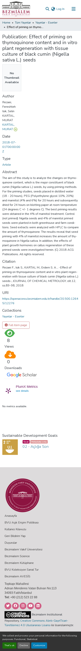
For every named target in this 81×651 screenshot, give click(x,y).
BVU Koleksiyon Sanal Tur (22, 569)
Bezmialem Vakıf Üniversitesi (23, 549)
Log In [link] (60, 9)
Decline (24, 645)
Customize (39, 645)
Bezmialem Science (17, 556)
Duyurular (11, 542)
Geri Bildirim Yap (15, 536)
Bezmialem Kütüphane (19, 562)
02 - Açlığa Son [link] (36, 446)
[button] (16, 8)
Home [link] (6, 23)
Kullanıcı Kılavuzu (15, 529)
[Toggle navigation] (73, 9)
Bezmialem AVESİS (17, 576)
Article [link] (6, 165)
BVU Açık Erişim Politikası (22, 522)
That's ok (9, 645)
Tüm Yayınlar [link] (23, 23)
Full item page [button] (17, 325)
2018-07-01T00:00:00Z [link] (11, 146)
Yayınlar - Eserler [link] (46, 23)
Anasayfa (11, 515)
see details (22, 390)
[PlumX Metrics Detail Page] (8, 391)
